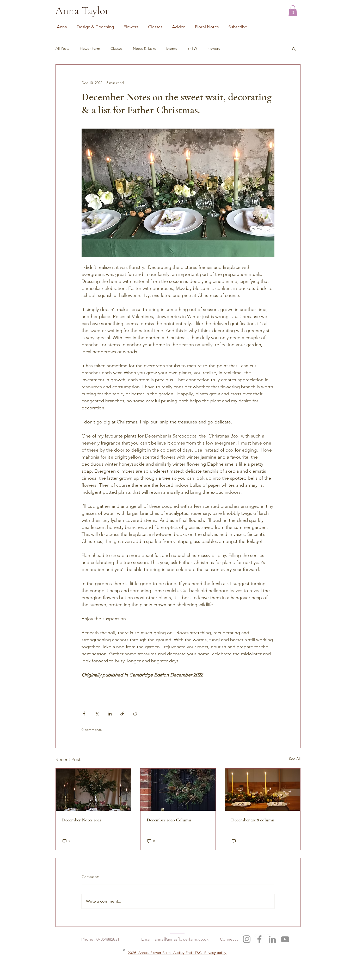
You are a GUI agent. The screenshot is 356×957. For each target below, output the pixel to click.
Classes (116, 48)
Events (171, 48)
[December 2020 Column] (178, 790)
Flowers (213, 48)
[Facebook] (259, 939)
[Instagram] (247, 939)
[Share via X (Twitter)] (96, 713)
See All (294, 758)
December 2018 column (252, 820)
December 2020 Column (169, 820)
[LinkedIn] (272, 939)
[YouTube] (285, 939)
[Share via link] (122, 713)
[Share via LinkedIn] (109, 713)
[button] (292, 10)
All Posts (62, 48)
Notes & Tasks (144, 48)
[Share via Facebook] (84, 713)
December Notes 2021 (81, 820)
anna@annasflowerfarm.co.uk (181, 939)
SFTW (192, 48)
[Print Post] (135, 713)
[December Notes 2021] (93, 790)
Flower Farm (90, 48)
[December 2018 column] (262, 790)
